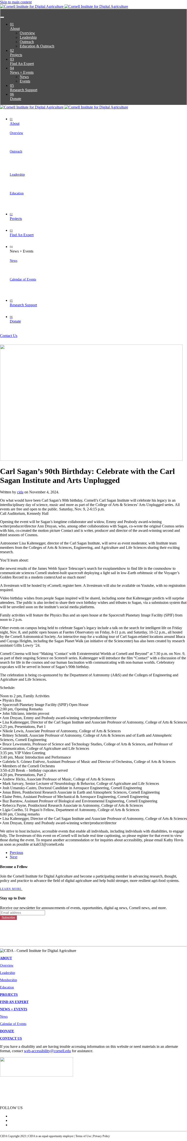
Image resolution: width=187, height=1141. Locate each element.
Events (25, 81)
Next (13, 857)
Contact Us (8, 336)
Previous (16, 853)
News (24, 77)
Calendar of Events (23, 279)
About (15, 26)
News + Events (22, 70)
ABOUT (6, 958)
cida (20, 492)
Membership (8, 980)
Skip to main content (16, 2)
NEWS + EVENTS (13, 1009)
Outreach (27, 42)
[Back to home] (64, 6)
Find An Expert (22, 61)
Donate (15, 96)
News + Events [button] (21, 249)
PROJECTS (9, 994)
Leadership (28, 37)
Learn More (11, 889)
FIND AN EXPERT (14, 1002)
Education (17, 193)
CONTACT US (11, 1038)
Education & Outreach (37, 46)
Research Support (23, 87)
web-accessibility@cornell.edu (47, 1051)
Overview (27, 33)
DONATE (7, 1031)
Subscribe (8, 917)
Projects (16, 52)
